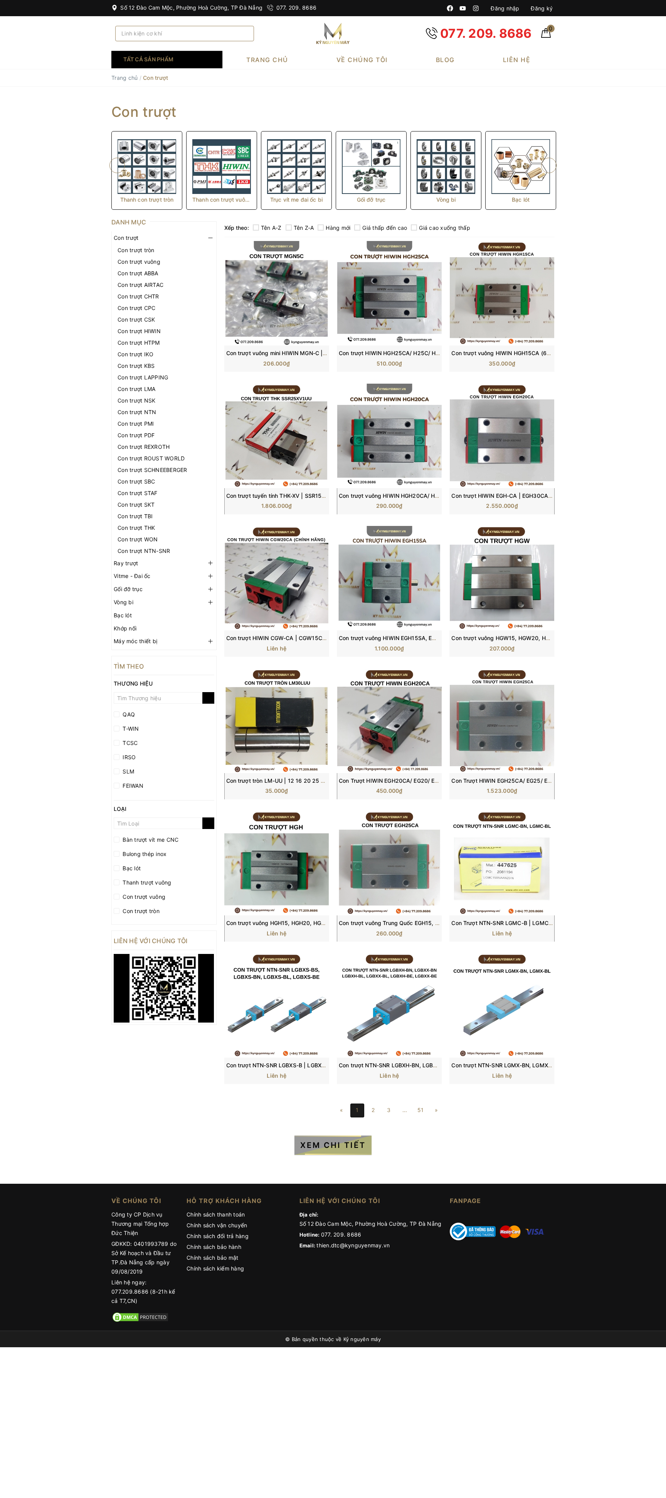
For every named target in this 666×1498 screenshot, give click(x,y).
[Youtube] (462, 8)
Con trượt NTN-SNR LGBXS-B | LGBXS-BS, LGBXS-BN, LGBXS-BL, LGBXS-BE (325, 1065)
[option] (146, 170)
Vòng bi (123, 602)
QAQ (128, 714)
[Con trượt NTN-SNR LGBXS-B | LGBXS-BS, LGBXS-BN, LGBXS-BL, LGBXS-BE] (276, 1005)
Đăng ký (541, 8)
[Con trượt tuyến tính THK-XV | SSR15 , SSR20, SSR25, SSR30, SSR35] (276, 436)
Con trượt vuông (139, 261)
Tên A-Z (271, 227)
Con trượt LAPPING (143, 377)
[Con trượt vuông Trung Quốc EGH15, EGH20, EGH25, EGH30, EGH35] (389, 863)
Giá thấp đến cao (384, 227)
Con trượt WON (138, 539)
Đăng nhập (504, 8)
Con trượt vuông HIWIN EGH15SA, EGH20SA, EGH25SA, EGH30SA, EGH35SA (439, 638)
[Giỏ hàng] (546, 35)
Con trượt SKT (136, 504)
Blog (445, 60)
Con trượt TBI (135, 516)
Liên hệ (517, 60)
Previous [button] (117, 165)
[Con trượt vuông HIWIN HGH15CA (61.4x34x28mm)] (501, 293)
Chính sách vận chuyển (217, 1225)
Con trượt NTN (137, 412)
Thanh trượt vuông (146, 882)
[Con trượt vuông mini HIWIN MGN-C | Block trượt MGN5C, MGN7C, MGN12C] (276, 293)
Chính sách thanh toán (216, 1214)
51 (420, 1110)
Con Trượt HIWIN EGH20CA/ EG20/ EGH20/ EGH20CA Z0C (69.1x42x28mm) (438, 780)
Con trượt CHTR (138, 296)
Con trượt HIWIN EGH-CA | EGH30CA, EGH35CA (514, 495)
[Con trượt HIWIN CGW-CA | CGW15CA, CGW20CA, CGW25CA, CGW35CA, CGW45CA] (276, 578)
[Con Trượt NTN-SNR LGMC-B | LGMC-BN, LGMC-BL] (501, 863)
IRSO (128, 757)
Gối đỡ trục (128, 589)
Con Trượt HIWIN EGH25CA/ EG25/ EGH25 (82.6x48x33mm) (530, 780)
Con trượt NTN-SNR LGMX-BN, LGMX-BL (504, 1065)
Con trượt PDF (136, 435)
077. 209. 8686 (295, 7)
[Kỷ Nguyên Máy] (333, 33)
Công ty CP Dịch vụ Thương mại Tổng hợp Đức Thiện (140, 1223)
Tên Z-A (304, 227)
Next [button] (549, 165)
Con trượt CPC (136, 308)
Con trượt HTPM (139, 342)
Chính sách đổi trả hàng (218, 1236)
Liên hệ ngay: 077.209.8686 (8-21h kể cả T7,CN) (143, 1291)
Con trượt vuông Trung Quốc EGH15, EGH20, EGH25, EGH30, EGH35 (427, 923)
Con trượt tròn (136, 250)
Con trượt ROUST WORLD (151, 458)
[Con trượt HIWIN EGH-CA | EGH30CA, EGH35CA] (501, 436)
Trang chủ (267, 60)
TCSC (129, 743)
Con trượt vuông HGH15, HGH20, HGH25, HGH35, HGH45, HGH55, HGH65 (323, 923)
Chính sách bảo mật (213, 1257)
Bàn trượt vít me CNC (149, 839)
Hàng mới (338, 227)
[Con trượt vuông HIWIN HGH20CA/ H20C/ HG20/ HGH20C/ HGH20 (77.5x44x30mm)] (389, 436)
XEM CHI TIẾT (333, 1145)
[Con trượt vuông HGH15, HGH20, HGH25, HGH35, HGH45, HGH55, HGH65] (276, 863)
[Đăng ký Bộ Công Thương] (473, 1231)
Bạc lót (123, 615)
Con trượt (126, 237)
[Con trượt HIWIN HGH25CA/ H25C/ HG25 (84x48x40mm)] (389, 293)
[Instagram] (475, 8)
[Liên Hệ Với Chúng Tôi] (164, 988)
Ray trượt (126, 563)
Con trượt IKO (135, 354)
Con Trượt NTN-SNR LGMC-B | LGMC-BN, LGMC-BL (518, 923)
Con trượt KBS (136, 365)
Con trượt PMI (136, 423)
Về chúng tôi (362, 60)
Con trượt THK (136, 527)
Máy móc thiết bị (135, 641)
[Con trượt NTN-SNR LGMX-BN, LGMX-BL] (501, 1005)
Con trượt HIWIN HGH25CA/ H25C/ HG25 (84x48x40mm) (414, 353)
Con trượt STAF (138, 493)
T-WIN (130, 728)
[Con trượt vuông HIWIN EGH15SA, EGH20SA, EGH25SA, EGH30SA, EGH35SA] (389, 578)
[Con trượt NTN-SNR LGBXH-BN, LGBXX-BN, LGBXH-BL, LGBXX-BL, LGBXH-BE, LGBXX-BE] (389, 1005)
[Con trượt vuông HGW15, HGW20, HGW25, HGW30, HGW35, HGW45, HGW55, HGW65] (501, 578)
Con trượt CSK (136, 319)
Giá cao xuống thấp (444, 227)
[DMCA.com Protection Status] (140, 1316)
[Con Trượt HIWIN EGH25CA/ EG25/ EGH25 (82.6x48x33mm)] (501, 721)
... (404, 1110)
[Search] (245, 33)
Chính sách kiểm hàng (215, 1268)
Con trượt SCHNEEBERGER (152, 470)
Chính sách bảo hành (214, 1247)
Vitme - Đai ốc (132, 576)
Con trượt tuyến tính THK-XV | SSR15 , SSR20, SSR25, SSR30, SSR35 (316, 495)
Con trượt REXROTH (144, 446)
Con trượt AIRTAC (140, 284)
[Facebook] (450, 8)
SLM (127, 771)
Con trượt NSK (136, 400)
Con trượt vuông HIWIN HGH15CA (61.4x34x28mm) (518, 353)
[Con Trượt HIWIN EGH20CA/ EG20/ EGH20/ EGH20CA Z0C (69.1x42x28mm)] (389, 721)
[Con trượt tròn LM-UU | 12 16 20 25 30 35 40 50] (276, 721)
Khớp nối (125, 628)
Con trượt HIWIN (139, 331)
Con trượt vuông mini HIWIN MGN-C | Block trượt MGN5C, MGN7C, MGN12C (325, 353)
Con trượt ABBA (138, 273)
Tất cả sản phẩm (148, 59)
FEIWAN (132, 785)
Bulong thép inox (143, 854)
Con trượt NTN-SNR (144, 551)
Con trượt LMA (136, 389)
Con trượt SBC (136, 481)
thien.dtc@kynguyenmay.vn (353, 1245)
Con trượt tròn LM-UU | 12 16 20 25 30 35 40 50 (290, 780)
